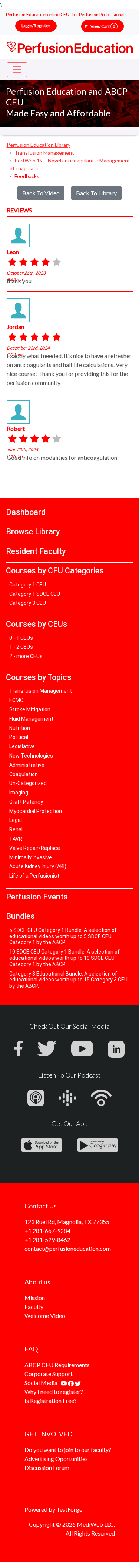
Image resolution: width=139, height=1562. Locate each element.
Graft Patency (26, 802)
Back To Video (41, 192)
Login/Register (35, 25)
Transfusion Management (40, 691)
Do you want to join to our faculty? (67, 1449)
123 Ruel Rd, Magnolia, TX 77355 (66, 1221)
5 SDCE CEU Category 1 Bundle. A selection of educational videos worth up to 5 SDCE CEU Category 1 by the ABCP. (63, 936)
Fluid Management (31, 719)
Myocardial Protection (35, 811)
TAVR (15, 839)
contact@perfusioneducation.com (67, 1248)
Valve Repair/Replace (34, 848)
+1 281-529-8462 (47, 1239)
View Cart (102, 26)
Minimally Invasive (30, 857)
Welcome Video (44, 1315)
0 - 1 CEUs (21, 638)
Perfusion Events (37, 896)
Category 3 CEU (27, 603)
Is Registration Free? (50, 1400)
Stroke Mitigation (29, 709)
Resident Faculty (36, 551)
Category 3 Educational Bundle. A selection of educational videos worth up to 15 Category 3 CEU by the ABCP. (68, 980)
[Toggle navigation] (17, 69)
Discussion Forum (46, 1467)
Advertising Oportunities (56, 1458)
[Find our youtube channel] (64, 1382)
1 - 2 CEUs (21, 647)
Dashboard (26, 512)
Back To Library (96, 192)
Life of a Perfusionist (34, 876)
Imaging (18, 793)
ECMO (16, 700)
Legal (15, 820)
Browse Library (33, 531)
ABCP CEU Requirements (57, 1364)
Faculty (33, 1306)
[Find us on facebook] (71, 1382)
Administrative (26, 765)
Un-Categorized (28, 783)
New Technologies (31, 756)
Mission (34, 1297)
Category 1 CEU (27, 585)
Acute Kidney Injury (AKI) (37, 866)
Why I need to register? (53, 1391)
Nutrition (19, 728)
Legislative (22, 746)
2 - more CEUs (26, 656)
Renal (16, 829)
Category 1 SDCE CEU (34, 594)
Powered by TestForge (53, 1509)
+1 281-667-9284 (47, 1230)
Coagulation (23, 774)
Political (18, 737)
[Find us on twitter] (78, 1382)
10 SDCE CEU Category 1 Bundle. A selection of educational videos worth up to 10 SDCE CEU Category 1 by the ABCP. (64, 958)
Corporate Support (48, 1373)
